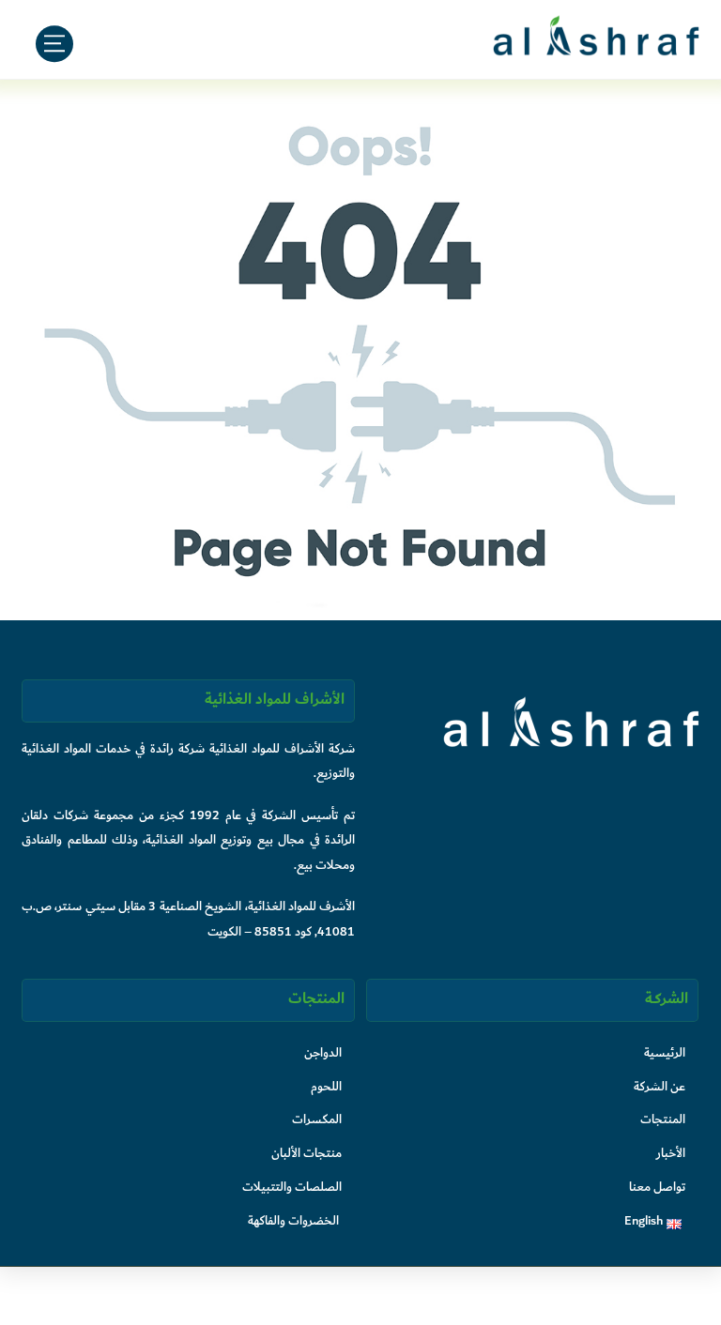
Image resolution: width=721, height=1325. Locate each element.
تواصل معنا (657, 1186)
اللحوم (326, 1086)
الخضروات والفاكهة (293, 1220)
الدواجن (323, 1052)
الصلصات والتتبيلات (292, 1186)
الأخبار (670, 1153)
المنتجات (662, 1119)
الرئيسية (664, 1052)
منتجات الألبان (306, 1153)
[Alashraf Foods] (596, 50)
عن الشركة (659, 1086)
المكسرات (317, 1119)
